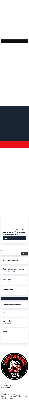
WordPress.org (6, 340)
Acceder (5, 334)
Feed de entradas (7, 336)
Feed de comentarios (8, 338)
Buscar (2, 250)
